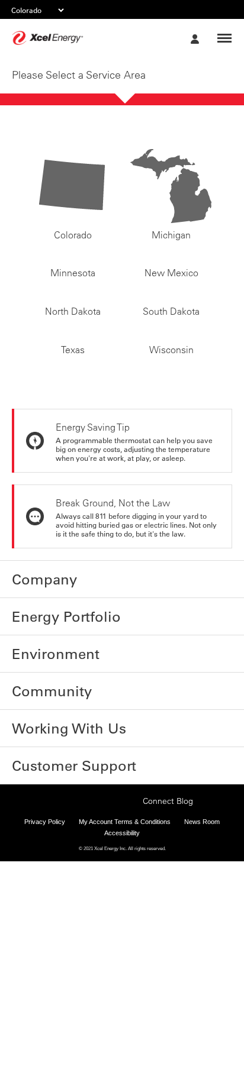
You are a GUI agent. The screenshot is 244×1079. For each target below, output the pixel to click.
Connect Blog (168, 979)
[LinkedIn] (112, 978)
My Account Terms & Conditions (125, 999)
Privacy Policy (44, 999)
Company (34, 778)
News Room (202, 999)
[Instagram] (93, 967)
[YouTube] (130, 978)
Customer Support (53, 935)
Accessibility (122, 1011)
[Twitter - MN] (75, 978)
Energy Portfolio (48, 810)
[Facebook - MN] (57, 978)
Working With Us (48, 904)
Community (38, 872)
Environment (41, 841)
